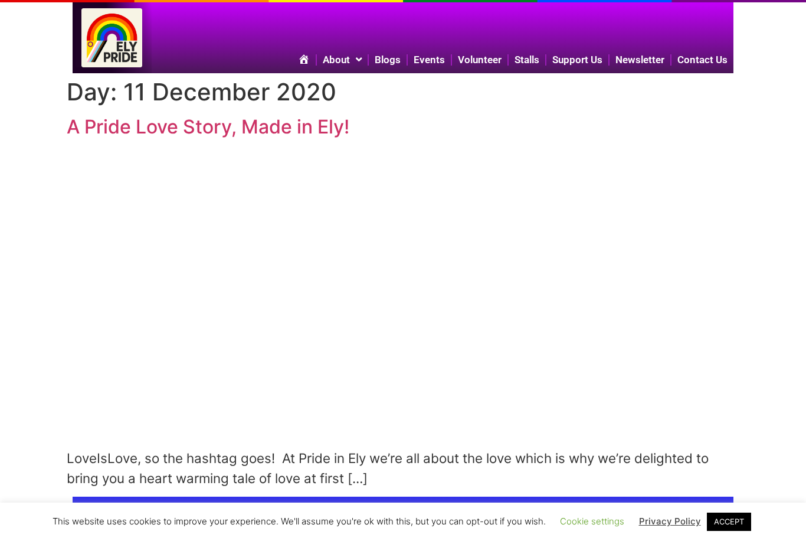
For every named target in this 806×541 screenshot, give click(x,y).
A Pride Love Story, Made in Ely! (208, 126)
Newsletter (639, 60)
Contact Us (702, 60)
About (336, 60)
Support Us (577, 60)
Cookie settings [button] (592, 521)
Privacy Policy (670, 521)
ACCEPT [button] (729, 521)
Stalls (527, 60)
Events (429, 60)
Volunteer (480, 60)
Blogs (388, 60)
